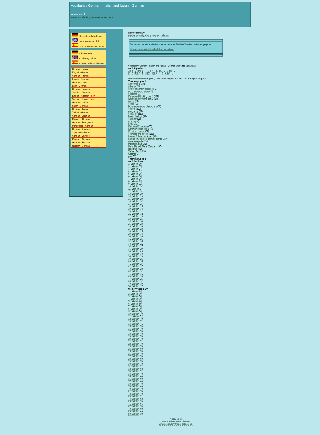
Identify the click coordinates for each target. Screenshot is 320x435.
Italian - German (80, 106)
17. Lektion (133, 204)
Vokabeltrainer (85, 53)
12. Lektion (133, 191)
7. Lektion (133, 179)
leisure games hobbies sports (142, 106)
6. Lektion (133, 176)
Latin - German (79, 86)
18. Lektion (133, 206)
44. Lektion (133, 271)
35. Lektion (133, 249)
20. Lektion (133, 211)
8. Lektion (133, 181)
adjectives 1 (134, 84)
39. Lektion (133, 259)
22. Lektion (133, 216)
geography (133, 111)
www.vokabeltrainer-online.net (176, 421)
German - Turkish (80, 109)
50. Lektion (133, 286)
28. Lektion (133, 231)
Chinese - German (81, 139)
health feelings (135, 116)
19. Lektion (133, 209)
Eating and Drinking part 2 (140, 99)
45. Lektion (133, 274)
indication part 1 (136, 144)
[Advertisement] (188, 17)
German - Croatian (81, 116)
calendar (165, 35)
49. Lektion (133, 284)
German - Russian (81, 142)
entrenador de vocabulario (91, 63)
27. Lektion (133, 229)
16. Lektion (133, 201)
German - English (80, 69)
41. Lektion (133, 264)
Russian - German (81, 146)
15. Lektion (133, 199)
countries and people (138, 134)
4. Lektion (133, 171)
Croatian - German (81, 119)
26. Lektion (133, 226)
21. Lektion (133, 214)
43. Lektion (133, 269)
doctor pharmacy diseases (141, 89)
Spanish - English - (83, 99)
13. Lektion (133, 194)
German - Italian (80, 102)
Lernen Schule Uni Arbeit (140, 136)
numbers (132, 35)
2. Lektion (133, 166)
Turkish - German (80, 112)
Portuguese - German (82, 126)
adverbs (132, 86)
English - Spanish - (83, 96)
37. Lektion (133, 254)
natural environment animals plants (145, 139)
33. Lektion (133, 244)
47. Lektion (133, 279)
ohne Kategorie (135, 141)
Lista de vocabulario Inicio (91, 46)
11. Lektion (133, 189)
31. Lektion (133, 239)
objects (131, 109)
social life (133, 114)
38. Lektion (133, 256)
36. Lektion (133, 251)
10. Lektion (133, 186)
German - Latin (79, 82)
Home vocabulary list (88, 41)
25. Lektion (133, 224)
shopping (132, 94)
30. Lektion (133, 236)
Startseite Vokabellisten (90, 36)
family (141, 35)
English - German (80, 72)
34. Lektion (133, 246)
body (148, 35)
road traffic (133, 149)
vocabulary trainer (87, 58)
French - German (80, 79)
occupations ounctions (139, 91)
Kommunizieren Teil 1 (138, 129)
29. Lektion (133, 234)
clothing (132, 121)
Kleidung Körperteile (138, 126)
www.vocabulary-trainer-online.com (92, 17)
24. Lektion (133, 221)
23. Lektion (133, 219)
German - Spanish (81, 89)
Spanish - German (81, 92)
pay (130, 156)
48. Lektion (133, 281)
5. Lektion (133, 174)
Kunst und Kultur (136, 131)
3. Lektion (133, 169)
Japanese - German (81, 132)
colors (156, 35)
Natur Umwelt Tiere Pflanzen (142, 146)
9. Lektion (133, 184)
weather (132, 154)
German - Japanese (81, 129)
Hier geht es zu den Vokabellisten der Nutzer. (152, 49)
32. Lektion (133, 241)
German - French (80, 76)
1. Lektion (133, 164)
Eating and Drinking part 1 (140, 96)
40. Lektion (133, 261)
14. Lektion (133, 196)
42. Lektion (133, 266)
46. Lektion (133, 276)
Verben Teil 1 (134, 151)
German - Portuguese (82, 122)
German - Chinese (81, 136)
